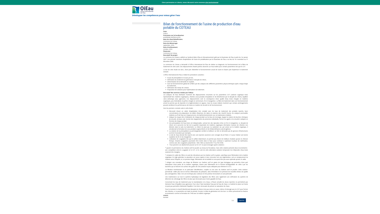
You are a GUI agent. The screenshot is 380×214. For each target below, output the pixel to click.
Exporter (241, 200)
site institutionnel (211, 2)
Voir (233, 200)
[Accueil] (142, 9)
